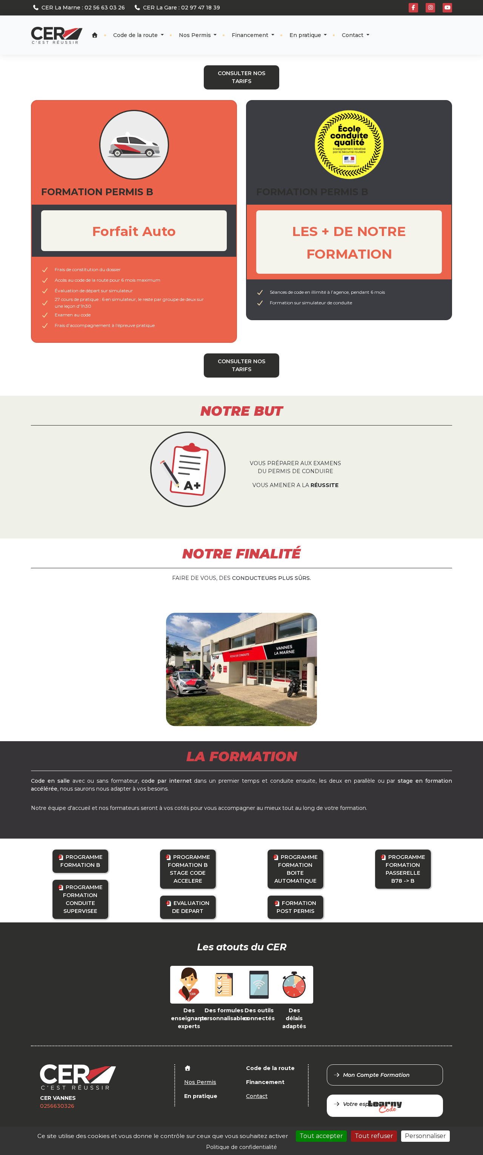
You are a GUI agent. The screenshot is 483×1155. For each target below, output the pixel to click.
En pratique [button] (306, 35)
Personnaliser (425, 1136)
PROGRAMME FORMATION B (81, 861)
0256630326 (57, 1106)
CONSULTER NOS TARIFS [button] (241, 77)
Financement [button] (251, 35)
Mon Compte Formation (376, 1075)
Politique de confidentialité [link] (241, 1147)
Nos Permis (195, 35)
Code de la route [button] (136, 35)
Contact (353, 35)
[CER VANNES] (57, 35)
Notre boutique (426, 28)
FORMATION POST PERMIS (297, 907)
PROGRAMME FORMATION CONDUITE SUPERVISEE (83, 899)
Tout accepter (321, 1136)
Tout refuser (374, 1136)
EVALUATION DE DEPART (190, 907)
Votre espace (361, 1104)
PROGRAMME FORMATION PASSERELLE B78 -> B (405, 869)
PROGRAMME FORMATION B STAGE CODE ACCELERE (189, 869)
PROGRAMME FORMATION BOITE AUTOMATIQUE (296, 869)
